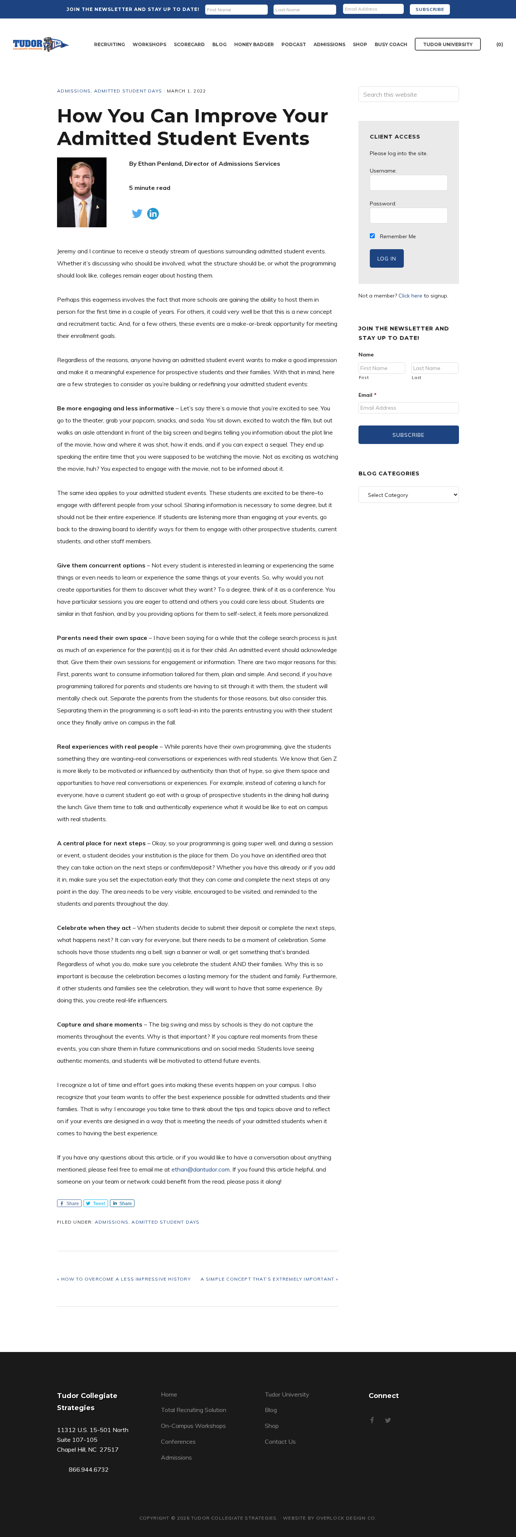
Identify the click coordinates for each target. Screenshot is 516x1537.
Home (169, 1394)
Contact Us (280, 1441)
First (364, 377)
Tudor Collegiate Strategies (41, 44)
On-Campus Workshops (193, 1425)
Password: (383, 203)
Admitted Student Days (128, 91)
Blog (271, 1410)
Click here (410, 295)
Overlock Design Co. (346, 1518)
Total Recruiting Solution (193, 1410)
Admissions (74, 91)
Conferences (178, 1441)
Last (417, 377)
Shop (272, 1425)
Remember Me (397, 236)
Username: (383, 170)
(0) (499, 44)
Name (366, 354)
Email (367, 395)
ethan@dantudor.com (200, 1169)
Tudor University (287, 1394)
